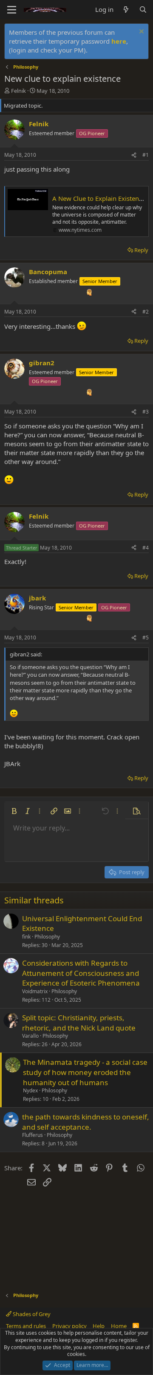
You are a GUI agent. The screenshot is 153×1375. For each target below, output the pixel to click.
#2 (145, 311)
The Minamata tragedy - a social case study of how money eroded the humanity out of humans (85, 1072)
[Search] (143, 9)
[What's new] (126, 9)
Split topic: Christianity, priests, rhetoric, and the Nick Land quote (79, 1023)
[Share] (133, 155)
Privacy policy (69, 1326)
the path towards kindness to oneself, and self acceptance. (85, 1122)
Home (119, 1326)
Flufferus (32, 1135)
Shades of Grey (31, 1314)
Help (99, 1326)
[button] (14, 811)
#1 (145, 154)
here (118, 41)
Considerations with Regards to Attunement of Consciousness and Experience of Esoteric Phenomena (81, 973)
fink (26, 936)
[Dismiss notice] (140, 32)
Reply (141, 250)
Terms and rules (26, 1326)
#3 (145, 411)
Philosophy (47, 936)
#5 (145, 637)
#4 (145, 547)
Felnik (18, 90)
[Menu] (12, 9)
